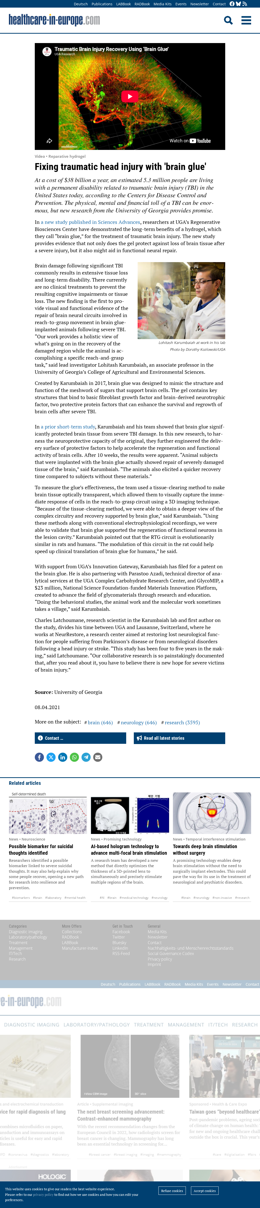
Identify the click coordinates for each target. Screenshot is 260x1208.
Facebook (121, 931)
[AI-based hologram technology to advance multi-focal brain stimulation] (130, 813)
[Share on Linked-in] (62, 757)
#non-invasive (222, 897)
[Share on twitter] (51, 757)
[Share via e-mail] (97, 757)
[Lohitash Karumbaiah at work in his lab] (181, 301)
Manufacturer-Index (80, 948)
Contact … (53, 738)
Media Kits (163, 4)
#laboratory (53, 897)
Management (20, 948)
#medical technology (134, 897)
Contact (219, 4)
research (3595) (182, 722)
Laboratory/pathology (28, 937)
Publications (102, 4)
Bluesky (119, 942)
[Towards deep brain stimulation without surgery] (212, 813)
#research (242, 897)
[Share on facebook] (39, 757)
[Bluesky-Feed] (238, 4)
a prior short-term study (68, 426)
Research (17, 959)
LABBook (123, 4)
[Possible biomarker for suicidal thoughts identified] (48, 813)
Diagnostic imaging (25, 931)
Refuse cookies (172, 1190)
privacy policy (43, 1194)
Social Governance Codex (171, 953)
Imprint (154, 964)
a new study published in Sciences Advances (90, 222)
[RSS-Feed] (244, 4)
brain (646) (100, 722)
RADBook (142, 4)
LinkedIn (120, 948)
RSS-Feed (121, 953)
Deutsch (81, 4)
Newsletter (199, 4)
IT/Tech (15, 953)
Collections (72, 931)
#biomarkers (21, 897)
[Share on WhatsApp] (74, 757)
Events (181, 4)
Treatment (18, 942)
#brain (37, 897)
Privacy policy (160, 959)
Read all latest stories (163, 738)
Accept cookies (205, 1190)
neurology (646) (139, 722)
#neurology (160, 897)
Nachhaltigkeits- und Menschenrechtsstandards (190, 948)
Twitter (118, 937)
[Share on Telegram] (86, 757)
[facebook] (232, 4)
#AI (102, 897)
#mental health (75, 897)
